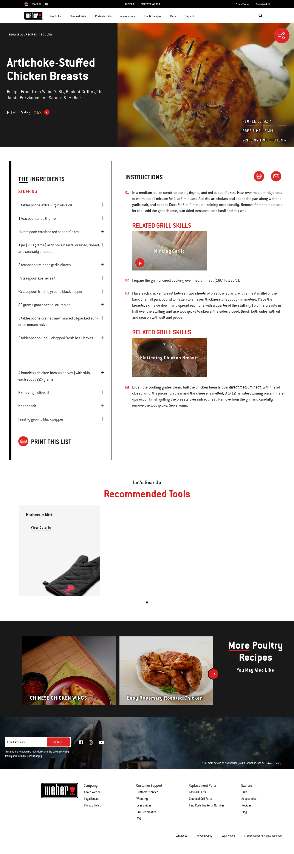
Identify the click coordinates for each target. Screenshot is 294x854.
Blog (244, 812)
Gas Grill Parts (197, 792)
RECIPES (129, 4)
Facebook (81, 742)
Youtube (101, 742)
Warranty (142, 799)
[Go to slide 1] (147, 602)
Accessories (249, 799)
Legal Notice (91, 799)
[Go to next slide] (213, 674)
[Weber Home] (33, 15)
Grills (244, 792)
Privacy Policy (274, 763)
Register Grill (263, 4)
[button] (63, 15)
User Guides (144, 805)
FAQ (138, 819)
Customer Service (147, 792)
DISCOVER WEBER (150, 4)
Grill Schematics (146, 812)
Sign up (58, 742)
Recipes (246, 805)
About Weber (92, 792)
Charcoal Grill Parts (200, 799)
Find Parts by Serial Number (206, 805)
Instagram (90, 742)
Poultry (47, 34)
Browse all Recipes (23, 34)
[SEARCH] (260, 15)
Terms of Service (26, 756)
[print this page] (261, 176)
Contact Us (181, 835)
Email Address (16, 742)
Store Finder (242, 4)
